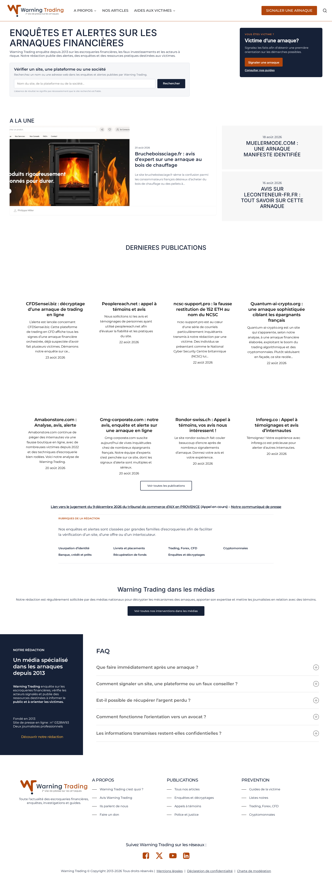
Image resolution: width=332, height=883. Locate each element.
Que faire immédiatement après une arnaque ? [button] (147, 667)
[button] (166, 486)
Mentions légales (170, 871)
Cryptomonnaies (235, 548)
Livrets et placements (129, 548)
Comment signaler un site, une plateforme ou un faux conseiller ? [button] (167, 683)
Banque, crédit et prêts (75, 555)
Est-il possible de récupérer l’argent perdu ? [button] (143, 700)
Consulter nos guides (260, 70)
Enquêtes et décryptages (186, 555)
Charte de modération (254, 871)
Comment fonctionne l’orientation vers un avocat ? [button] (151, 716)
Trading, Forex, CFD (182, 548)
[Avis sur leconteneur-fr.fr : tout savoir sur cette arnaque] (272, 196)
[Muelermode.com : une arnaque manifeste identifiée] (272, 147)
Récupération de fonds (130, 555)
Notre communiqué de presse (256, 507)
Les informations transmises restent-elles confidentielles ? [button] (159, 733)
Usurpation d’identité (73, 548)
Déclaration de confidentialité (210, 871)
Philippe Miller (25, 210)
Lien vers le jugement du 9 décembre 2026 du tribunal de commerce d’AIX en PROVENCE (125, 507)
